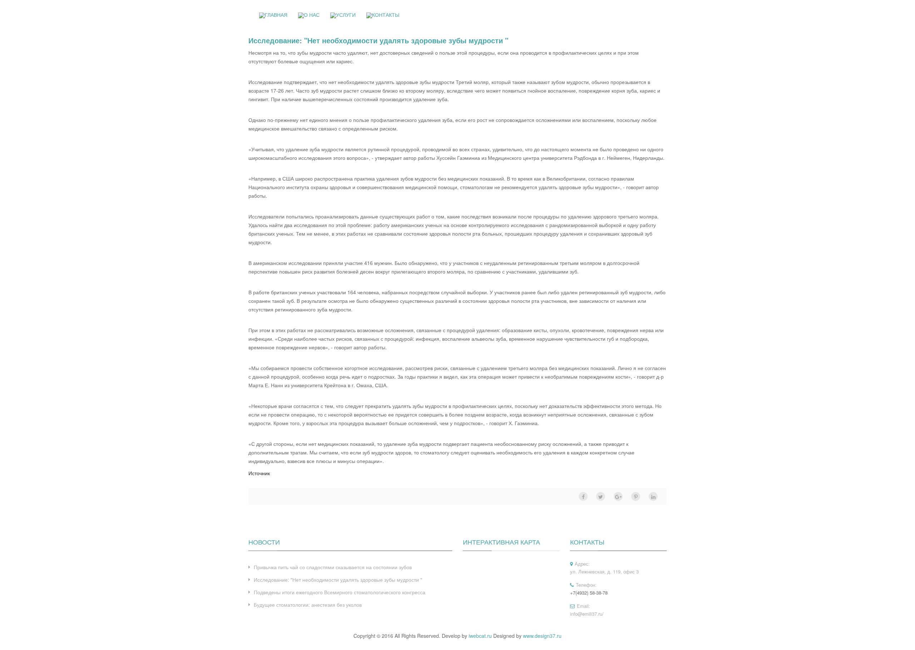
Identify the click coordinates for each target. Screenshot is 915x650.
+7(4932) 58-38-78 (589, 592)
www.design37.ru (542, 635)
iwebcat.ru (480, 635)
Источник (259, 473)
